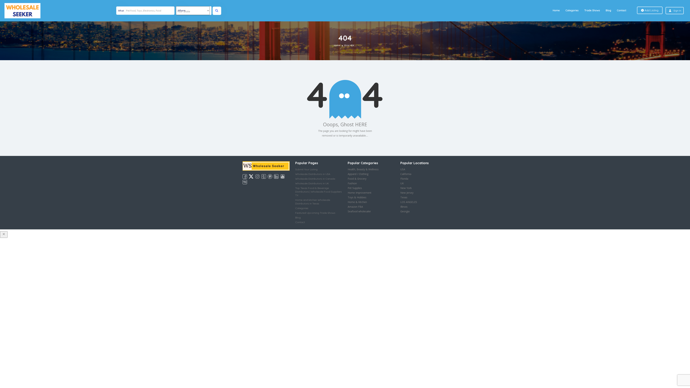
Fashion (352, 183)
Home (556, 10)
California (405, 174)
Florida (404, 178)
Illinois (404, 206)
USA (402, 169)
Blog (608, 10)
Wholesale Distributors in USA (312, 174)
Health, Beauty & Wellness (363, 169)
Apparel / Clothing (358, 174)
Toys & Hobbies (357, 197)
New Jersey (406, 192)
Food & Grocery (357, 178)
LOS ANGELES (408, 202)
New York (406, 188)
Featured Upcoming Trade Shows (315, 212)
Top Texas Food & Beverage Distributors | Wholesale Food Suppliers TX (318, 191)
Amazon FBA (355, 206)
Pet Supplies (355, 188)
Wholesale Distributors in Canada (315, 178)
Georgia (405, 211)
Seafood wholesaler (359, 211)
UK (402, 183)
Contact (621, 10)
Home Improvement (359, 192)
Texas (403, 197)
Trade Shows (592, 10)
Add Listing (651, 10)
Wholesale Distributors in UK (312, 183)
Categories (572, 10)
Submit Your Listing (306, 169)
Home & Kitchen (357, 202)
